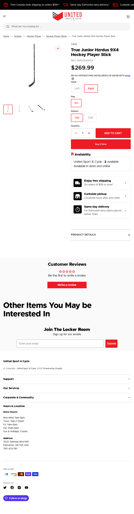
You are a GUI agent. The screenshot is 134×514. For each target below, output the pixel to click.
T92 (79, 119)
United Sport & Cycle (26, 368)
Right (93, 89)
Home (6, 36)
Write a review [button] (67, 285)
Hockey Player (34, 36)
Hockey (18, 36)
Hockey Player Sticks (56, 36)
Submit (111, 343)
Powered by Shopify (52, 368)
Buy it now (101, 144)
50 (78, 104)
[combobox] (67, 27)
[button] (4, 16)
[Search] (8, 27)
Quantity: (75, 126)
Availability (83, 154)
